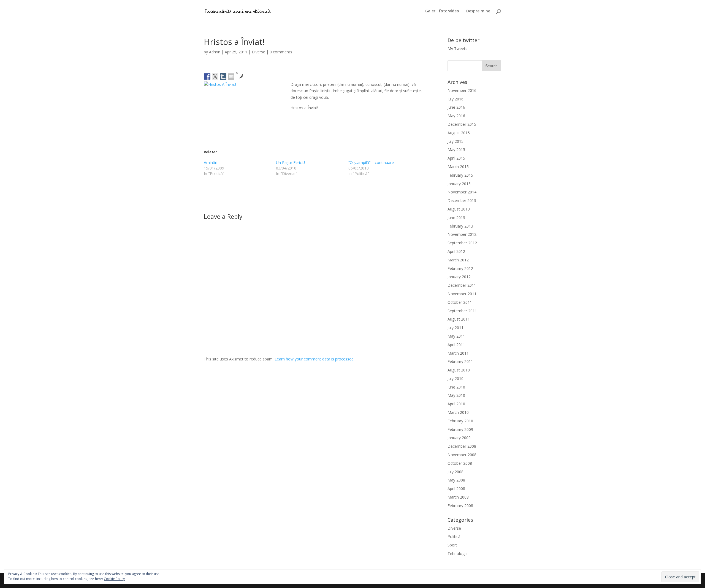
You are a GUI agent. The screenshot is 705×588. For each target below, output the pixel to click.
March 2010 (458, 412)
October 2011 (460, 302)
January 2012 (459, 276)
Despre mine (478, 11)
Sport (452, 545)
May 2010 (456, 395)
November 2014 (462, 192)
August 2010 (459, 370)
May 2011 (456, 336)
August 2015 (459, 132)
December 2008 (462, 446)
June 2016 (456, 107)
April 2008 (456, 488)
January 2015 (459, 183)
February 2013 (460, 226)
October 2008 (460, 463)
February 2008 (460, 505)
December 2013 (462, 200)
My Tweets (457, 48)
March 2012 (458, 259)
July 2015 (455, 141)
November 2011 (462, 293)
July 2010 (455, 378)
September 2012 (462, 242)
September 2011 (462, 310)
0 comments (281, 51)
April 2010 (456, 403)
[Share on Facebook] (207, 76)
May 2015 (456, 149)
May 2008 (456, 480)
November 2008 (462, 454)
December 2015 (462, 124)
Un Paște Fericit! (290, 162)
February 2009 (460, 429)
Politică (454, 536)
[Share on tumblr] (223, 76)
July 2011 (455, 327)
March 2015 (458, 166)
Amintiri (210, 162)
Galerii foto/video (442, 11)
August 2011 (459, 319)
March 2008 (458, 497)
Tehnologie (458, 553)
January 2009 (459, 437)
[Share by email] (231, 76)
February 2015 (460, 175)
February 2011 (460, 361)
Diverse (258, 51)
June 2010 (456, 387)
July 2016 (455, 99)
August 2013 (459, 209)
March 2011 (458, 353)
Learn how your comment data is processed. (314, 359)
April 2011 (456, 344)
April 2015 (456, 158)
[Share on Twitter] (215, 76)
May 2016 (456, 115)
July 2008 (455, 471)
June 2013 (456, 217)
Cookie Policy (114, 578)
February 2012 (460, 268)
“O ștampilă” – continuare (371, 162)
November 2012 (462, 234)
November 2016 (462, 90)
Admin (214, 51)
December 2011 (462, 285)
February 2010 (460, 420)
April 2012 (456, 251)
